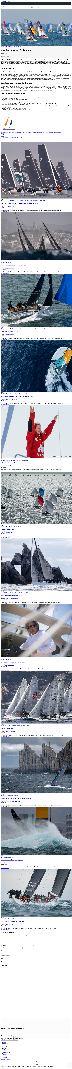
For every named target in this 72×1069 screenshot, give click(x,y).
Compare (5, 1057)
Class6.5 (2, 200)
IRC (13, 132)
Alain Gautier (4, 132)
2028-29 (7, 460)
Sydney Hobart (14, 795)
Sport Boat (35, 200)
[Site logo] (36, 8)
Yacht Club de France (10, 924)
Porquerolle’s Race (10, 393)
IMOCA (19, 460)
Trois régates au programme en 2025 (11, 595)
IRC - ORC (3, 262)
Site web (2, 953)
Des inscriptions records (7, 529)
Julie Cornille (8, 465)
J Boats (2, 725)
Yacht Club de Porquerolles (11, 399)
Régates (2, 46)
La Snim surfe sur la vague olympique (12, 860)
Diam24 (8, 132)
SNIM (11, 262)
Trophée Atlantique (17, 46)
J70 (5, 725)
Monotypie (12, 200)
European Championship (6, 918)
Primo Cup (19, 725)
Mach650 (24, 132)
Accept (2, 1067)
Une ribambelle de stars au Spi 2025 (11, 331)
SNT (34, 132)
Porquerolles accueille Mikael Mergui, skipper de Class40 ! (17, 396)
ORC (32, 132)
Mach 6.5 (7, 200)
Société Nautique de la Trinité (42, 132)
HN (11, 132)
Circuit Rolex (4, 795)
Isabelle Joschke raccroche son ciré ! (11, 463)
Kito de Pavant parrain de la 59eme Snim (13, 662)
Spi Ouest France (8, 46)
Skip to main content (5, 1)
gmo (6, 53)
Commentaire (4, 945)
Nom (2, 947)
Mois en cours (4, 965)
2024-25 (2, 460)
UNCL (20, 918)
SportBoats (58, 132)
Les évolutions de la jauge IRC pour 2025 (12, 921)
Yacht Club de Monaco (10, 731)
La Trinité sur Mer (18, 132)
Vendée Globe (24, 460)
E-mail (2, 950)
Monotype (8, 725)
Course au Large (13, 460)
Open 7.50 (28, 132)
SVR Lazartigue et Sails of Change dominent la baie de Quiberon (19, 203)
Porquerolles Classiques (20, 393)
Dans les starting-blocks (7, 728)
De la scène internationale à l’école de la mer (13, 265)
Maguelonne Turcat (9, 268)
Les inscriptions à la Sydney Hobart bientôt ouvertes (16, 798)
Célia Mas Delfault (9, 206)
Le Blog (2, 136)
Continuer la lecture (5, 211)
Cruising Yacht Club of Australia (12, 801)
